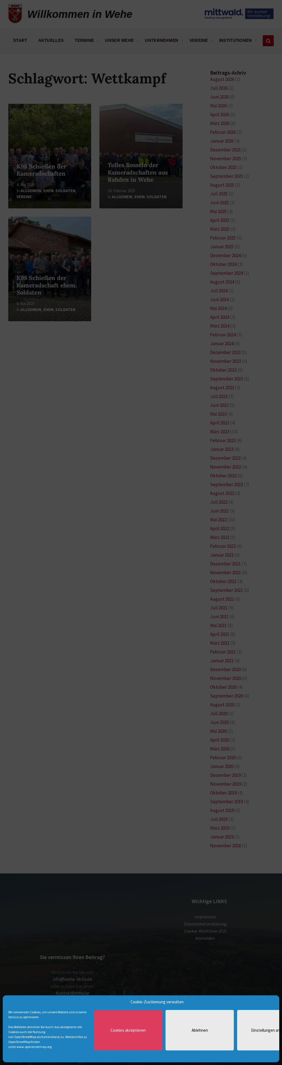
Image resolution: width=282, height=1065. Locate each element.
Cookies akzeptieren (128, 1030)
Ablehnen (200, 1030)
